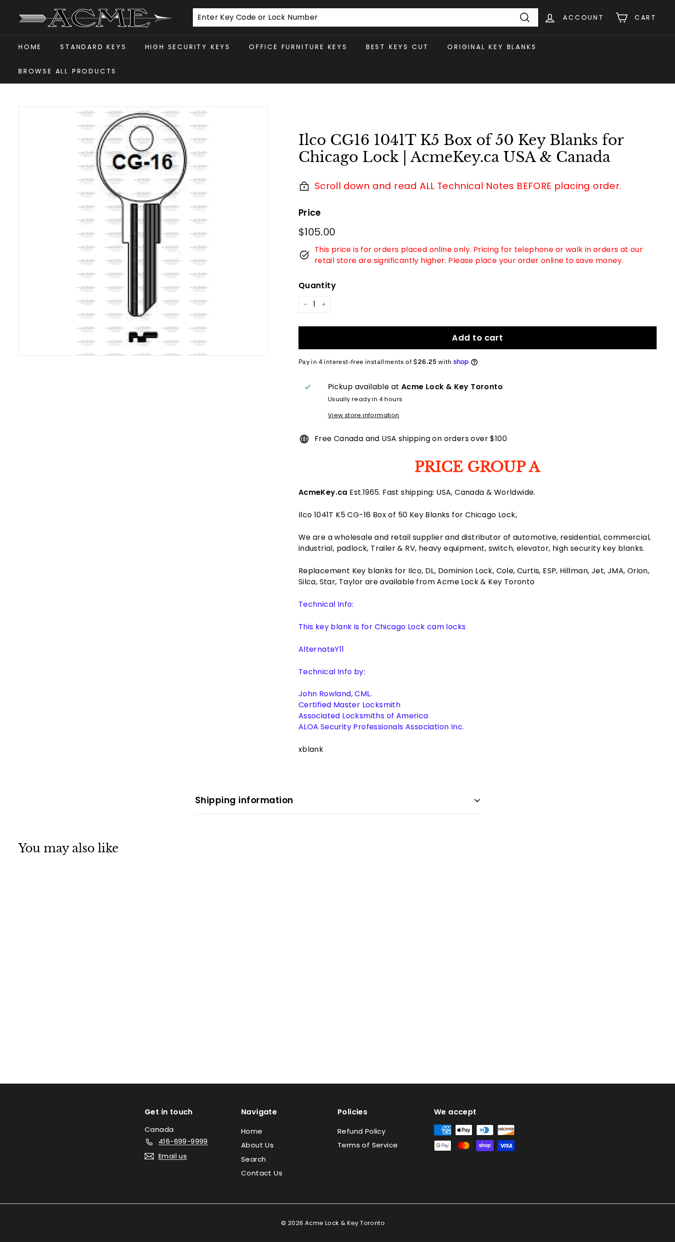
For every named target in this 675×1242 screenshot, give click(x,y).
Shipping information (244, 800)
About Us (257, 1145)
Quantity (317, 285)
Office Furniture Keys (298, 46)
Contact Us (261, 1173)
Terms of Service (368, 1145)
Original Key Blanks (491, 46)
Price (309, 213)
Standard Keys (93, 46)
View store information (363, 415)
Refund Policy (361, 1131)
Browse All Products (67, 71)
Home (30, 46)
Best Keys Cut (397, 46)
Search (253, 1159)
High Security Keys (188, 46)
